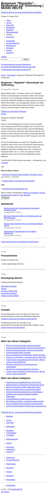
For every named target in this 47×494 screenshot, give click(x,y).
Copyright (4, 163)
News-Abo (10, 25)
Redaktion (10, 30)
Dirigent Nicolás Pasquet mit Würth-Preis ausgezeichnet (26, 406)
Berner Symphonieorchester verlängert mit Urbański (24, 350)
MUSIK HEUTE (16, 489)
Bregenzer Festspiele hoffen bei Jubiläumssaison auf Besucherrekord (23, 217)
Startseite (9, 416)
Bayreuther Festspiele (9, 286)
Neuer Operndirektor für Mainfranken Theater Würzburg (26, 355)
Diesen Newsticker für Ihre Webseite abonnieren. (20, 242)
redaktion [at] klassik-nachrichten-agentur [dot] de (19, 319)
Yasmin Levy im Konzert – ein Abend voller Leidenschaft (26, 357)
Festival (42, 193)
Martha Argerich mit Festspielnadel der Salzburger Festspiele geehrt (21, 209)
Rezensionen (11, 46)
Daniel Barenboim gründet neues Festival (21, 399)
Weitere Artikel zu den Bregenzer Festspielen (19, 181)
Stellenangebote (12, 32)
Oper (21, 195)
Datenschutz (10, 449)
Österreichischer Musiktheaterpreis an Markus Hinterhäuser (20, 232)
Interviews (9, 48)
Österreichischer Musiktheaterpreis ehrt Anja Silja (23, 382)
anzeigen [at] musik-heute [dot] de (13, 327)
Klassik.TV (10, 53)
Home (8, 20)
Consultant (10, 435)
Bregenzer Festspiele (31, 193)
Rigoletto (27, 195)
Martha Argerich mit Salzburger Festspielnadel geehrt (25, 385)
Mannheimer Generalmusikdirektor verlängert (22, 369)
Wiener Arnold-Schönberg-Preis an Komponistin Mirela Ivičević (23, 225)
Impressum (10, 37)
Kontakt (9, 443)
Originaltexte (10, 480)
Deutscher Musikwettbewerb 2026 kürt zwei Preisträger (25, 348)
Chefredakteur (11, 433)
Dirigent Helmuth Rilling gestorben (18, 353)
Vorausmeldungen (12, 43)
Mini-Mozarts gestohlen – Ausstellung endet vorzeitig (25, 401)
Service (9, 23)
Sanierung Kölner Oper (9, 291)
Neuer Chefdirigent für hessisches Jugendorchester (24, 404)
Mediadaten (10, 27)
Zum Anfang (5, 492)
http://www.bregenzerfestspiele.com (15, 189)
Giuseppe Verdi (6, 195)
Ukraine (4, 289)
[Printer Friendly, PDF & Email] (5, 199)
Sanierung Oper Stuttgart (10, 296)
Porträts (9, 50)
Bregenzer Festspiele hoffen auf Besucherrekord (23, 345)
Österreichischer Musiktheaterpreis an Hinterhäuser (24, 392)
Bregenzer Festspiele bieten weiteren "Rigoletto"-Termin (22, 175)
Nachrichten (10, 41)
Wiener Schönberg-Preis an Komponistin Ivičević (23, 389)
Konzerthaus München (9, 293)
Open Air (16, 195)
